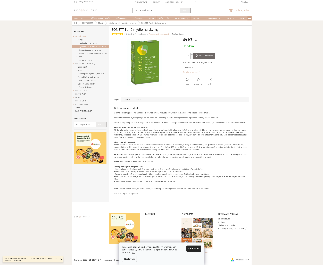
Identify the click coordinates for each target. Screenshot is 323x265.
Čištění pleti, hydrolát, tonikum (91, 73)
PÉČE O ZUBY (80, 94)
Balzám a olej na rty (86, 84)
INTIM (77, 97)
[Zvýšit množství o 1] (192, 54)
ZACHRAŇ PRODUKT (83, 111)
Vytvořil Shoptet (242, 260)
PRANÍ (80, 40)
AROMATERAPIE (82, 104)
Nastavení (129, 259)
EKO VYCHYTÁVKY (85, 60)
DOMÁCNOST (81, 36)
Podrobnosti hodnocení (159, 34)
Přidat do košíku (206, 56)
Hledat (185, 10)
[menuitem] (80, 18)
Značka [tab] (138, 99)
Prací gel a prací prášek (88, 43)
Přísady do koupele (86, 87)
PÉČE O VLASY (81, 90)
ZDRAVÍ (78, 107)
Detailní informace (190, 72)
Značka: (178, 34)
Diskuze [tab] (127, 99)
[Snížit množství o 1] (192, 57)
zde (133, 252)
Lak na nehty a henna (87, 80)
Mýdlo (80, 70)
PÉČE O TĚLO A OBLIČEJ (85, 63)
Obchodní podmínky (174, 2)
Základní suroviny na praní (90, 50)
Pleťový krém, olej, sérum (88, 77)
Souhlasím (193, 248)
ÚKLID (80, 57)
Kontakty (156, 2)
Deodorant (82, 67)
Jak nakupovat (141, 2)
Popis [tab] (116, 99)
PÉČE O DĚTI (80, 101)
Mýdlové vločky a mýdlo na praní (92, 46)
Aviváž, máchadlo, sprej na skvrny (93, 53)
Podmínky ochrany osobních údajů (232, 228)
